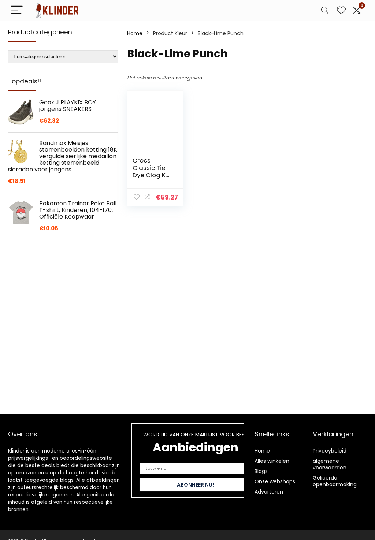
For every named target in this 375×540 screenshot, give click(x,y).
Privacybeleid (329, 450)
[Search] (325, 10)
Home (134, 33)
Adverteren (269, 491)
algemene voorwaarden (329, 464)
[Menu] (17, 10)
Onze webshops (275, 481)
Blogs (261, 471)
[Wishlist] (341, 10)
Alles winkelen (272, 461)
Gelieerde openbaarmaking (335, 481)
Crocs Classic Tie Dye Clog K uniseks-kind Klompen (152, 175)
